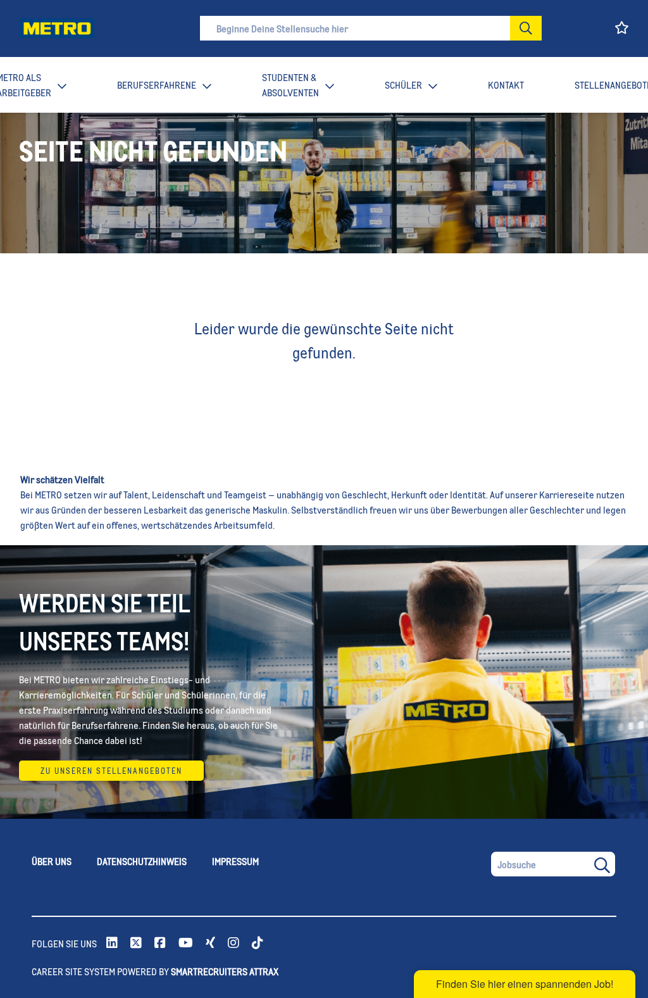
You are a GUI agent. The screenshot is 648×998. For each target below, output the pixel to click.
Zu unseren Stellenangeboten (111, 771)
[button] (526, 28)
